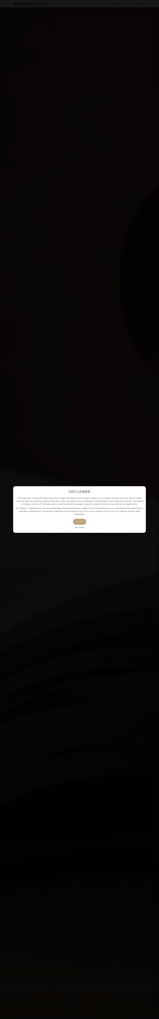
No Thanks (79, 527)
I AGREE (80, 521)
